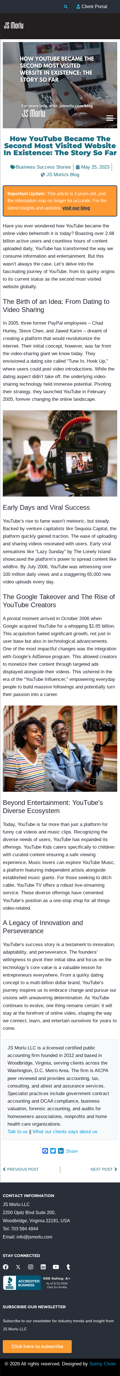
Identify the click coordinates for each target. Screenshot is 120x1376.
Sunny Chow (102, 1363)
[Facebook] (5, 1267)
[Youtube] (55, 1267)
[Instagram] (30, 1267)
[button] (65, 6)
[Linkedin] (43, 1267)
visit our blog (76, 208)
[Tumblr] (68, 1267)
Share (72, 1151)
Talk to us (18, 1131)
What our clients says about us (65, 1131)
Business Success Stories (43, 167)
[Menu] (109, 117)
